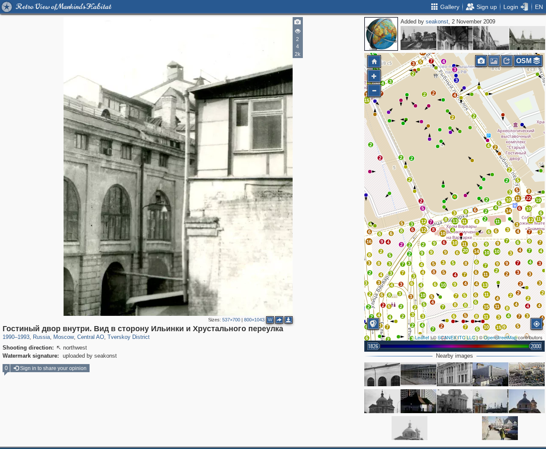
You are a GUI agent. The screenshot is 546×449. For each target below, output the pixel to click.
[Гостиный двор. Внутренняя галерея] (455, 38)
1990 (9, 337)
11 (538, 219)
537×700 (231, 319)
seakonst (437, 21)
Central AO (90, 337)
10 (528, 208)
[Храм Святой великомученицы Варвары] (527, 401)
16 (369, 241)
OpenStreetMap (500, 337)
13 (455, 221)
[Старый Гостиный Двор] (382, 374)
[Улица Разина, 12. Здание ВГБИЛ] (455, 374)
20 (465, 250)
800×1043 (254, 319)
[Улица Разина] (418, 401)
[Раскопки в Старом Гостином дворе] (527, 374)
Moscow (63, 337)
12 (530, 220)
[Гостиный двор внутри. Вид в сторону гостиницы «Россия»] (491, 38)
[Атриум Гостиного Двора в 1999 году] (418, 374)
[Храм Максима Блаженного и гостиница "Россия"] (500, 428)
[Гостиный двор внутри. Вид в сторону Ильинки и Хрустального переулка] (454, 196)
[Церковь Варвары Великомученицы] (382, 401)
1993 (23, 337)
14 (508, 210)
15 (366, 100)
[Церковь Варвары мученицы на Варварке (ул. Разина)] (409, 428)
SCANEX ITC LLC (456, 337)
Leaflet (422, 337)
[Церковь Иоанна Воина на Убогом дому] (418, 38)
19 (538, 200)
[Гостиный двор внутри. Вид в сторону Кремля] (527, 38)
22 (528, 198)
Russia (41, 337)
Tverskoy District (128, 337)
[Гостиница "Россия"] (490, 374)
